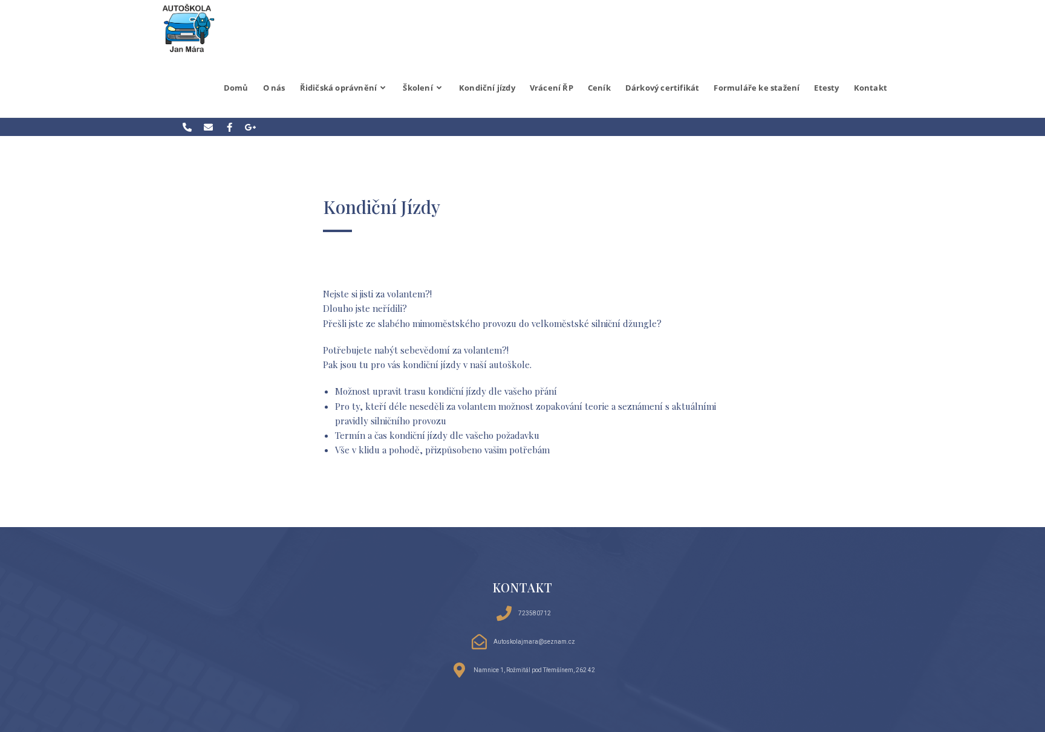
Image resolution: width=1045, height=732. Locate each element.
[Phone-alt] (187, 127)
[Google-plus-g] (250, 127)
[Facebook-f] (229, 127)
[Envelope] (208, 127)
